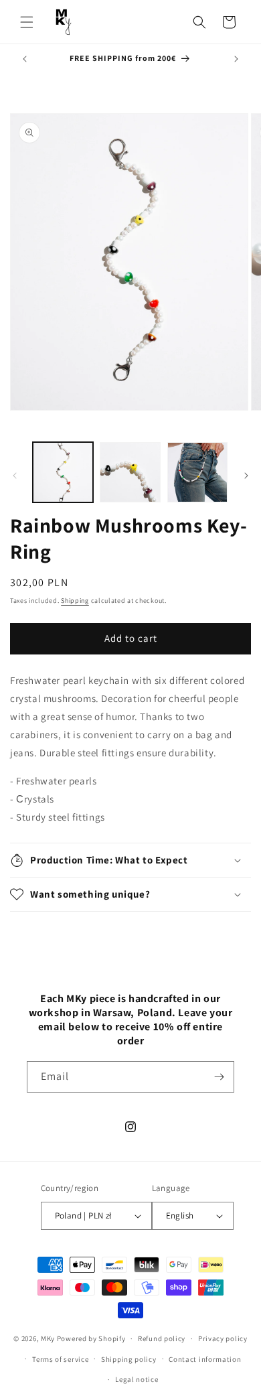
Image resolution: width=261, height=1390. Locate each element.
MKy (48, 1338)
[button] (26, 22)
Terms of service (60, 1359)
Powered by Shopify (91, 1338)
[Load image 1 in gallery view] (63, 472)
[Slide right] (246, 475)
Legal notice (136, 1379)
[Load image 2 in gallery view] (130, 472)
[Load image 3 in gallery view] (197, 472)
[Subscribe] (219, 1077)
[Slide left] (14, 475)
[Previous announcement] (24, 59)
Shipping (75, 600)
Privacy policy (223, 1338)
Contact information (205, 1359)
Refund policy (161, 1338)
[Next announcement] (236, 59)
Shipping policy (129, 1359)
